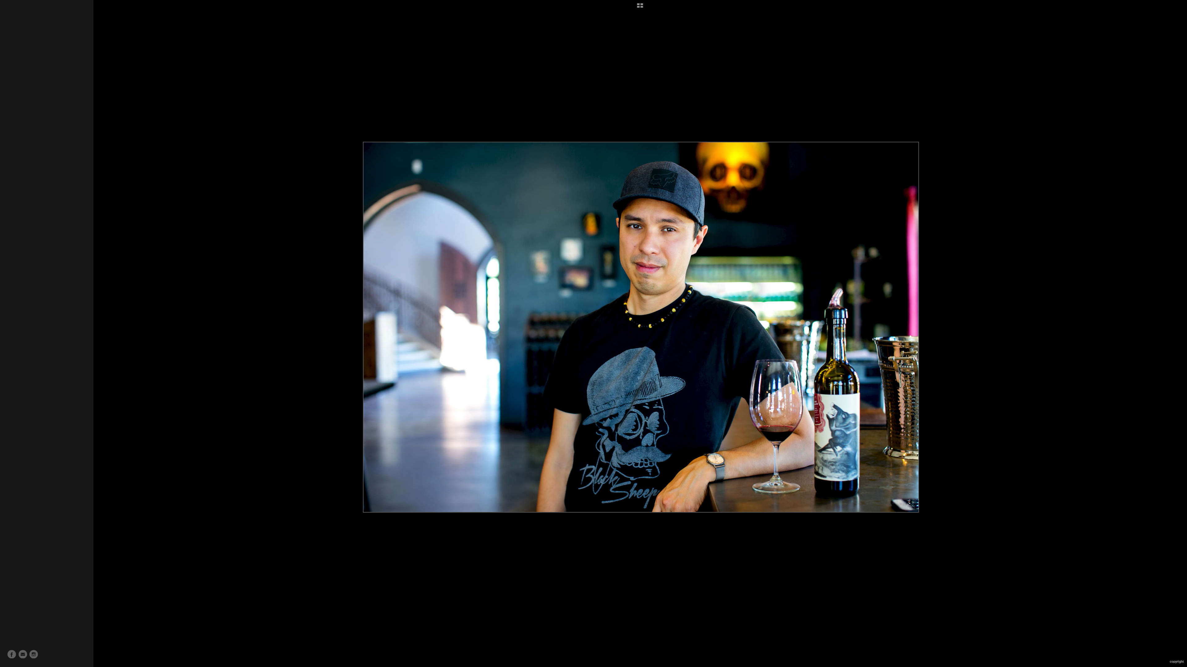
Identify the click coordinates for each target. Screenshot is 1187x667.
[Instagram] (33, 654)
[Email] (23, 654)
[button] (640, 7)
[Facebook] (11, 654)
